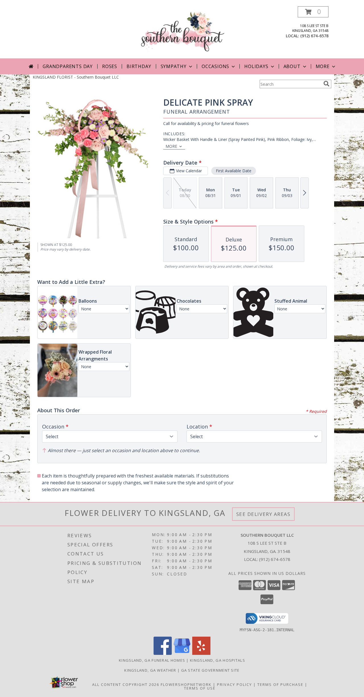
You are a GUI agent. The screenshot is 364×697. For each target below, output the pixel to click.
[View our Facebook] (163, 653)
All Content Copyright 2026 (125, 684)
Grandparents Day (68, 66)
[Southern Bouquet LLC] (182, 32)
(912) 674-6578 (314, 35)
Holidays (256, 66)
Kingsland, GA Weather (150, 670)
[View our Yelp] (201, 653)
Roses (109, 66)
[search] (326, 84)
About (292, 66)
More (323, 66)
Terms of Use (200, 688)
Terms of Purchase (280, 684)
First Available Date (233, 170)
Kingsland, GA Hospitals (217, 660)
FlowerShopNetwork (186, 684)
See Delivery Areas (263, 514)
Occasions (215, 66)
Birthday (139, 66)
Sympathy (174, 66)
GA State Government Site (210, 670)
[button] (313, 11)
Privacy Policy (234, 684)
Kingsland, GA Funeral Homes (152, 660)
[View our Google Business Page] (182, 653)
